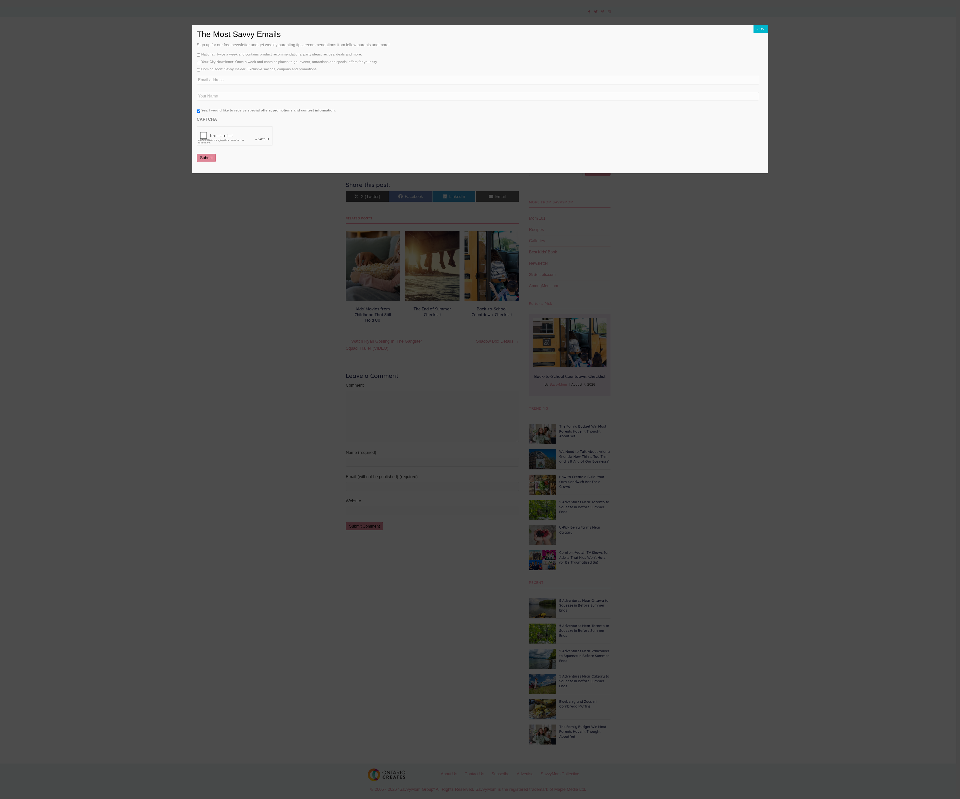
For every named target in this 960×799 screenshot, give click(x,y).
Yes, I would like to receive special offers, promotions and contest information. (268, 110)
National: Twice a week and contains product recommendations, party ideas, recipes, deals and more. (281, 54)
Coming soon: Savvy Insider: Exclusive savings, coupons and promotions (258, 69)
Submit (206, 158)
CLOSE (761, 29)
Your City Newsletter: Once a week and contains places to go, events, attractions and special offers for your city (289, 62)
